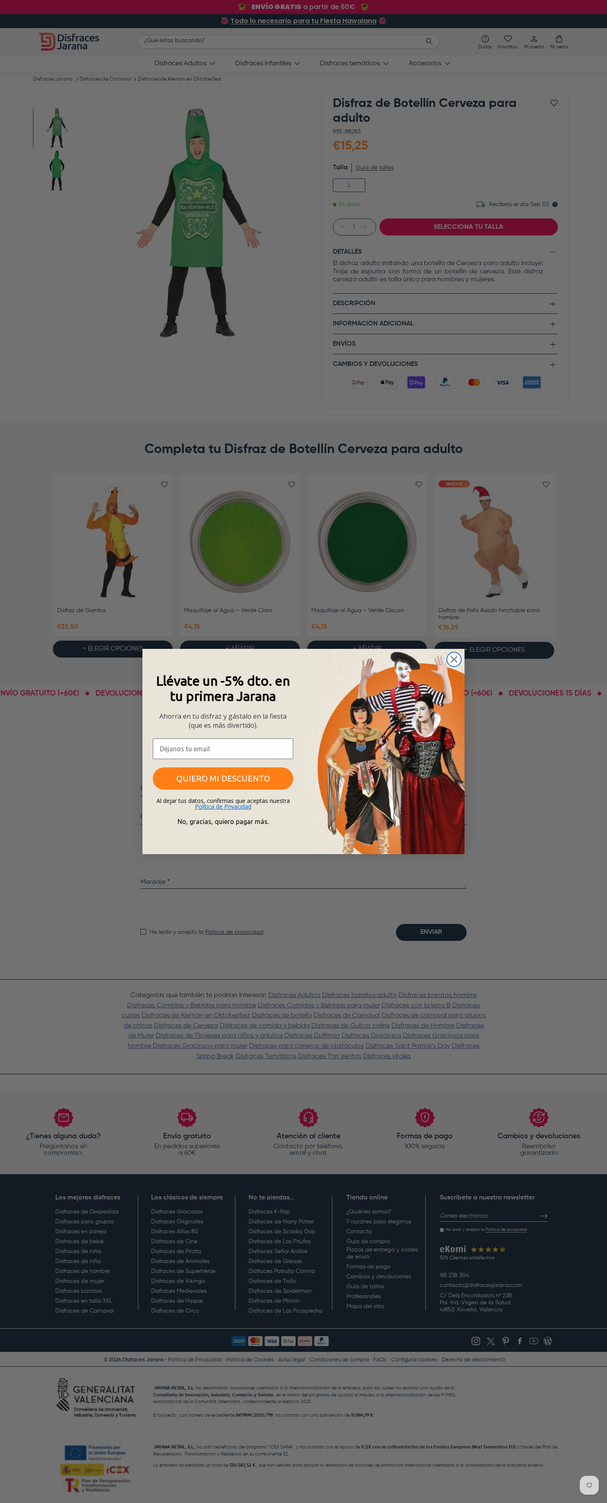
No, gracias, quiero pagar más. (223, 821)
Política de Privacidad (223, 806)
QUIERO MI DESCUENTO (223, 778)
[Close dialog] (454, 659)
